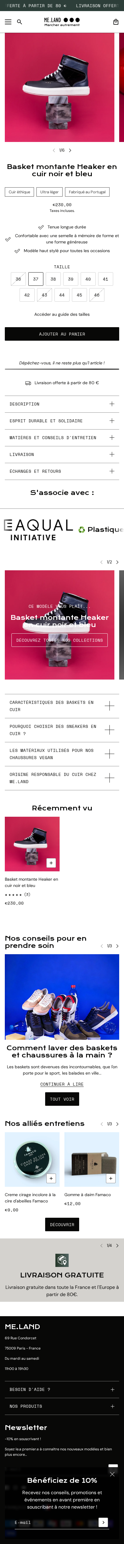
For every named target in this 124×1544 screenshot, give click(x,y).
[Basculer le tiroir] (8, 22)
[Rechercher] (19, 22)
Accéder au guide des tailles (62, 314)
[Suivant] (70, 150)
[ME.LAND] (62, 22)
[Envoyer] (103, 1522)
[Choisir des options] (51, 863)
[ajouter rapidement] (51, 1178)
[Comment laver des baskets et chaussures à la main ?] (62, 997)
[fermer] (112, 1474)
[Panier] (116, 22)
